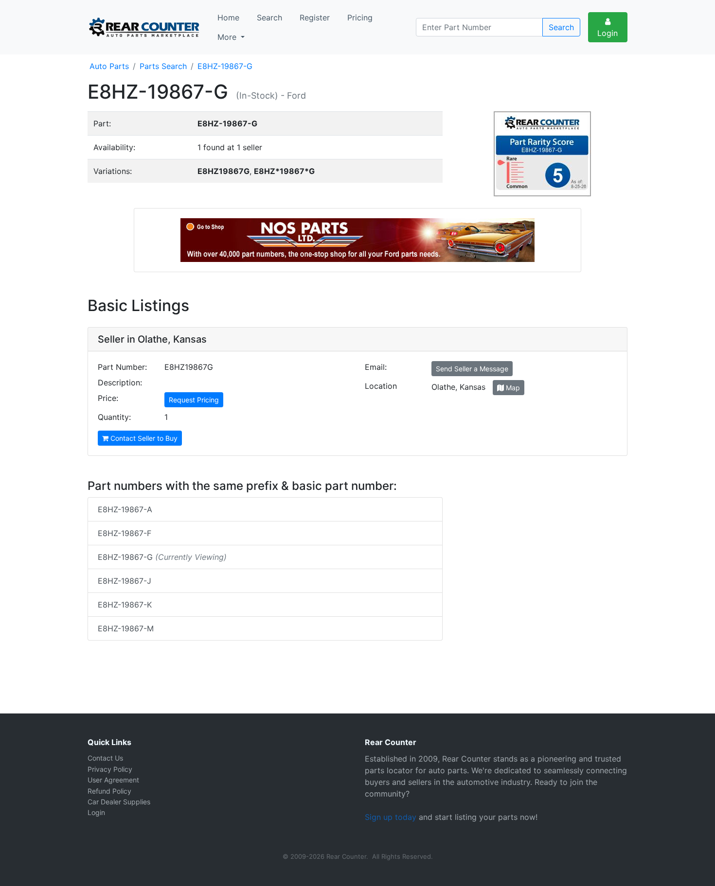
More (228, 37)
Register (315, 17)
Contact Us (105, 758)
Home (228, 17)
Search (269, 17)
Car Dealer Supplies (119, 802)
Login (607, 33)
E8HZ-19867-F (124, 533)
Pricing (360, 17)
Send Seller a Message (472, 369)
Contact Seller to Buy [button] (143, 438)
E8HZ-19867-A (125, 509)
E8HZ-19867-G (162, 557)
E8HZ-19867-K (125, 604)
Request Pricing (194, 400)
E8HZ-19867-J (124, 581)
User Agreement (113, 780)
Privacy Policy (110, 769)
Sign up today (390, 817)
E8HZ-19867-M (126, 628)
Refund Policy (109, 791)
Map (512, 387)
